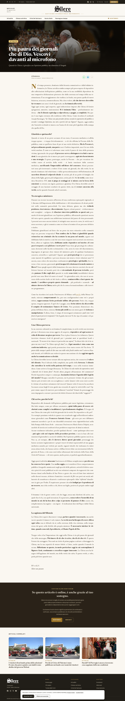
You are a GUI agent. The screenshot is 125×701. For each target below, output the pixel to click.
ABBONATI (114, 1)
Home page (48, 682)
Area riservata (100, 688)
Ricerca (101, 2)
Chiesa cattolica (21, 18)
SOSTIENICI (114, 18)
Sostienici (99, 682)
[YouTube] (16, 691)
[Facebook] (88, 2)
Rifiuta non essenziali (42, 696)
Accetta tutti (28, 696)
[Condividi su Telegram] (88, 77)
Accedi (106, 2)
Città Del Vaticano (36, 18)
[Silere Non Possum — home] (62, 9)
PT (15, 2)
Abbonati (99, 685)
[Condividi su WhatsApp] (84, 77)
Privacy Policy (71, 692)
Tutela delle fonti (30, 2)
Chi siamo (21, 2)
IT (7, 2)
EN (10, 2)
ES (12, 2)
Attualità (10, 18)
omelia (78, 295)
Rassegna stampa (61, 18)
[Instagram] (90, 2)
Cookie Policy (79, 692)
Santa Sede (48, 18)
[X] (93, 2)
